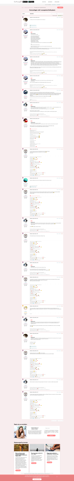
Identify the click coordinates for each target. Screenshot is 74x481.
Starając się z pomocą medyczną (28, 7)
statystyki (44, 1)
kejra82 (25, 311)
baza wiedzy (50, 1)
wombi (26, 154)
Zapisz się (51, 435)
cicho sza (25, 95)
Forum (22, 7)
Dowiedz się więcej (38, 477)
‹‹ (51, 13)
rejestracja (54, 4)
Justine (25, 223)
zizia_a (26, 22)
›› (62, 420)
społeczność (57, 1)
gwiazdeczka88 (25, 35)
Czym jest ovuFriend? (48, 4)
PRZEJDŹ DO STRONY (37, 479)
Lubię (59, 17)
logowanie (58, 4)
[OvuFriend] (17, 2)
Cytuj (57, 17)
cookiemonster (25, 183)
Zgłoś (62, 17)
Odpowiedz (60, 7)
